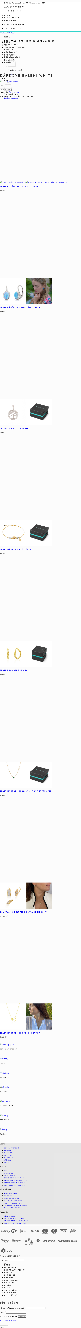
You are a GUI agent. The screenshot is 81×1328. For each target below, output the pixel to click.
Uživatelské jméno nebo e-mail (13, 1308)
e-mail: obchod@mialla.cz (15, 1180)
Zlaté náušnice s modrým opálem (20, 307)
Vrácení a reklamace (13, 1203)
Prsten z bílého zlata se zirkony (20, 186)
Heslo (3, 1312)
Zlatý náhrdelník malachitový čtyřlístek (26, 791)
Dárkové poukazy (12, 1208)
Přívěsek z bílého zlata (14, 428)
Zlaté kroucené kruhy (13, 670)
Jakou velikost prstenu (14, 1219)
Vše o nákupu (12, 17)
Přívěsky (8, 1160)
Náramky (9, 55)
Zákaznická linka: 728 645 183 (16, 1178)
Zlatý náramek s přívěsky (15, 549)
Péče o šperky (10, 1216)
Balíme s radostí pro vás (15, 1223)
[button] (7, 37)
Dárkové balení (14, 92)
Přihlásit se (22, 1316)
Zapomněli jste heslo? (8, 1320)
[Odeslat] (5, 1263)
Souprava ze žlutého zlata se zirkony (23, 912)
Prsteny (9, 50)
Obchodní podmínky (13, 1201)
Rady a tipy (11, 20)
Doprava (8, 1196)
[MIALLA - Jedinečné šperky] (7, 33)
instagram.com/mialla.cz (15, 1185)
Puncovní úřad (11, 1193)
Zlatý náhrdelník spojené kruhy (20, 1033)
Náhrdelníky (12, 57)
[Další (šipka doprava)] (3, 1327)
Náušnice (10, 52)
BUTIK (7, 42)
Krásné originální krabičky (16, 1221)
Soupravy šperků (14, 47)
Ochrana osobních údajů (15, 1206)
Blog (7, 15)
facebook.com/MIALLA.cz (14, 1183)
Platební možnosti (12, 1198)
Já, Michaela (9, 1176)
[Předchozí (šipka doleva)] (1, 1327)
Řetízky (7, 1163)
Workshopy (11, 45)
